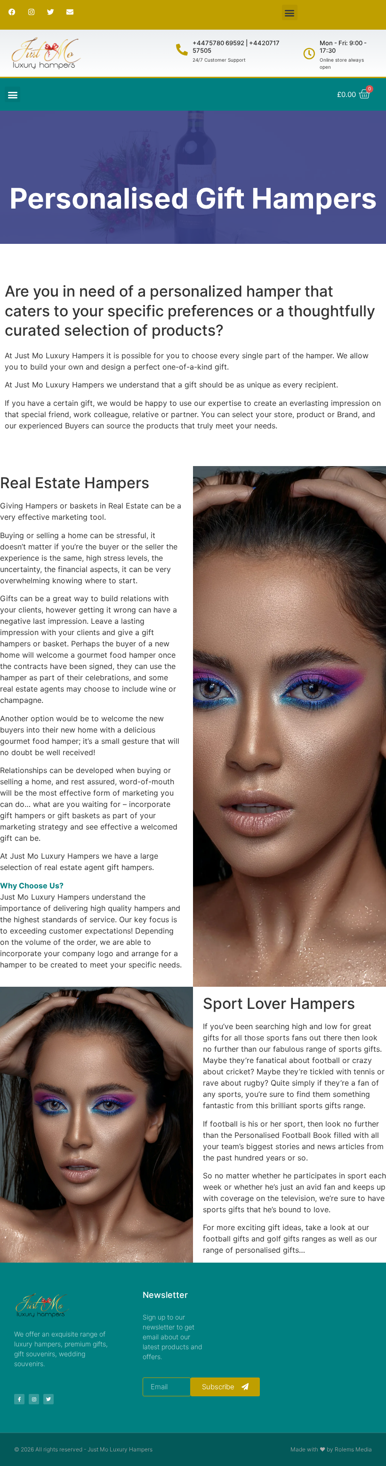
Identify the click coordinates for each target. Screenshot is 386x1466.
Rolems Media (353, 1449)
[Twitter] (50, 12)
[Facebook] (12, 12)
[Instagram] (31, 12)
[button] (290, 12)
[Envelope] (70, 12)
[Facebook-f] (19, 1399)
